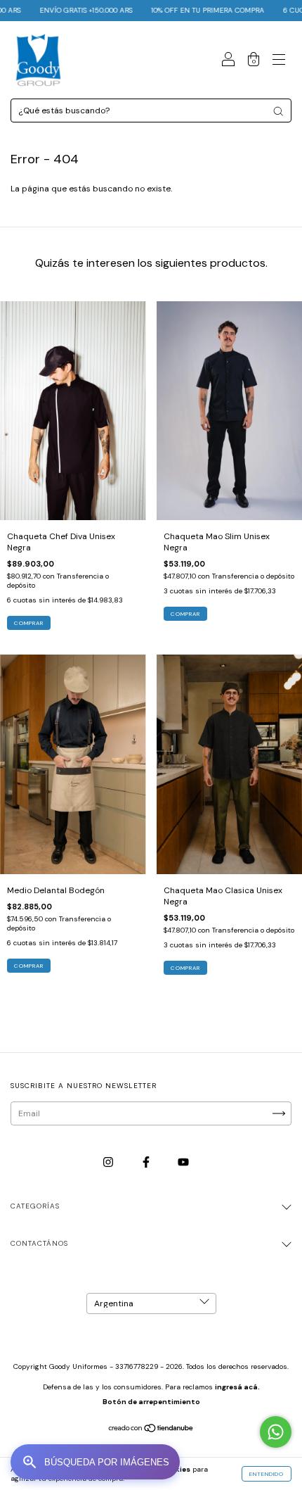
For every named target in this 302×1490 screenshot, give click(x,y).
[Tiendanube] (151, 1430)
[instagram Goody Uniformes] (109, 1162)
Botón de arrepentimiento (151, 1401)
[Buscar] (278, 111)
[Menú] (279, 62)
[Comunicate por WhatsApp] (275, 1432)
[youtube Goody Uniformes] (183, 1162)
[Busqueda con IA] (95, 1461)
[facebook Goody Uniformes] (147, 1162)
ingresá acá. (237, 1386)
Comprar (29, 622)
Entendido (266, 1473)
